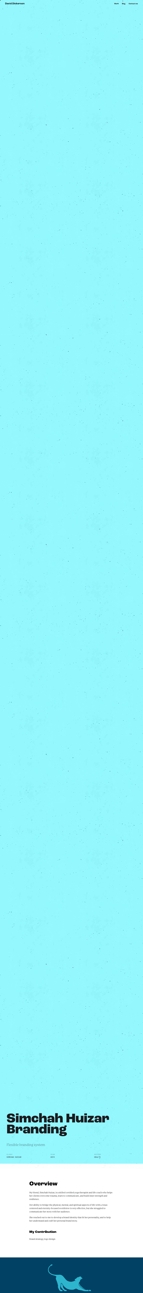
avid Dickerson (14, 3)
